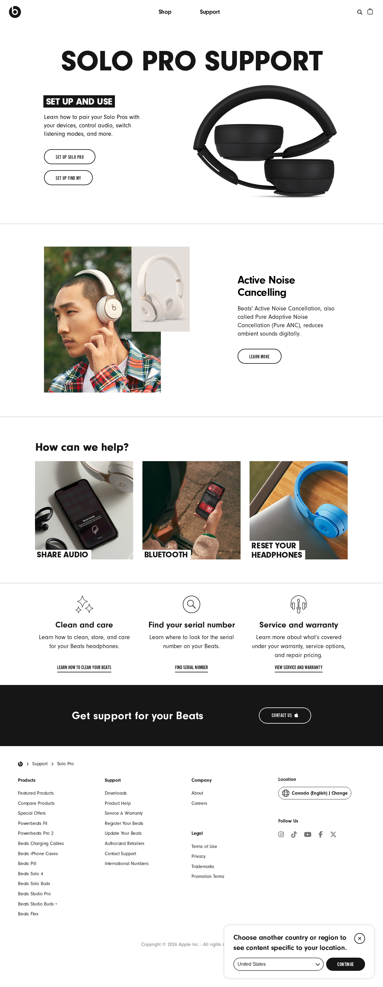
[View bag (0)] (370, 11)
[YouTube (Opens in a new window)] (307, 835)
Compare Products (36, 803)
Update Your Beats (123, 833)
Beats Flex (28, 914)
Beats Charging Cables (41, 843)
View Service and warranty (299, 669)
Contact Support (120, 853)
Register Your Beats (124, 823)
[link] (69, 156)
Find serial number (191, 669)
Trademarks (203, 866)
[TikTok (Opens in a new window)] (294, 835)
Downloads (116, 793)
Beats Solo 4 (30, 873)
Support (210, 11)
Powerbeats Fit (32, 823)
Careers (199, 803)
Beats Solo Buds (34, 883)
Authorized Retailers (125, 843)
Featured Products (36, 793)
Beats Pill (27, 863)
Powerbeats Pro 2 (36, 833)
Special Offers (32, 813)
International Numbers (127, 863)
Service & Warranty (123, 813)
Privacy (199, 856)
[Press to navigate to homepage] (15, 12)
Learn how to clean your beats (84, 669)
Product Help (118, 803)
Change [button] (319, 794)
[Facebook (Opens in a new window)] (321, 835)
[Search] (360, 12)
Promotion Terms (208, 876)
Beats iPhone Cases (38, 853)
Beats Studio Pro (34, 894)
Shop (165, 11)
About (197, 793)
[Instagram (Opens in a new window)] (281, 835)
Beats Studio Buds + (37, 904)
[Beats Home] (20, 764)
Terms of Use (204, 846)
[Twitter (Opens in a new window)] (333, 835)
